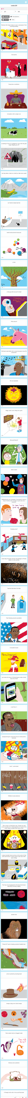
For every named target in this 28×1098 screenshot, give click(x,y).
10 (3, 287)
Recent (6, 19)
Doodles (7, 16)
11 (3, 168)
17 (3, 583)
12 (3, 821)
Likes (13, 19)
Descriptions (15, 16)
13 (3, 346)
